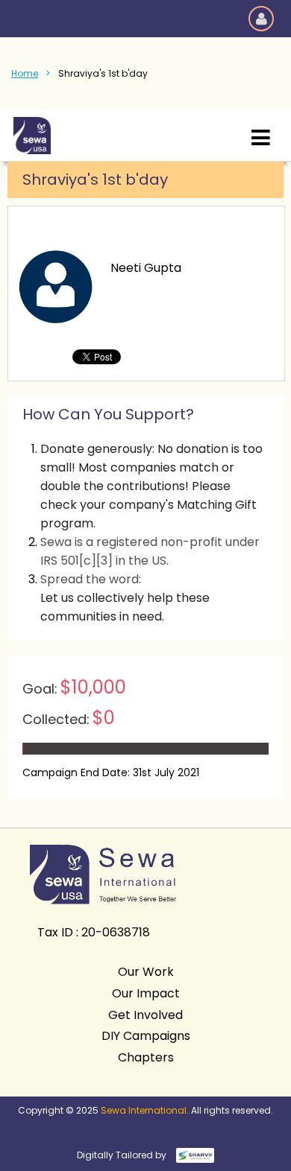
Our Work (146, 971)
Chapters (146, 1057)
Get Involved (145, 1015)
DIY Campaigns (145, 1035)
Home (24, 73)
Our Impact (146, 993)
